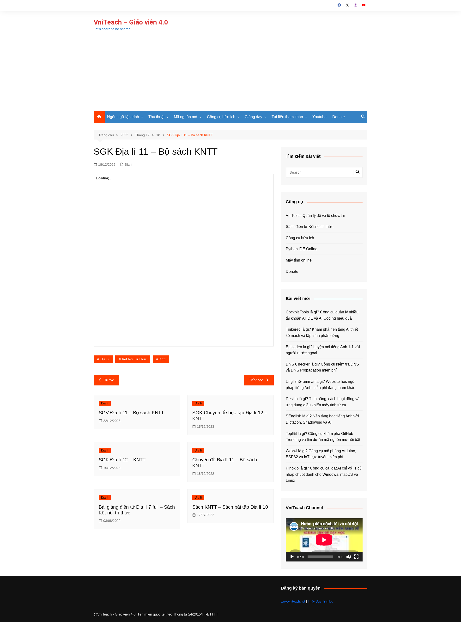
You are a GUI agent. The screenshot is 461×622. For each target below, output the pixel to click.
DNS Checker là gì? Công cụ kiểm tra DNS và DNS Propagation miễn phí (322, 367)
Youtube (319, 117)
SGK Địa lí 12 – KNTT (122, 459)
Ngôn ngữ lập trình (123, 117)
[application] (324, 539)
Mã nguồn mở (186, 117)
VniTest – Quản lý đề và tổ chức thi (315, 215)
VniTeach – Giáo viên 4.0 (131, 22)
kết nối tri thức (134, 359)
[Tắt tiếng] (348, 556)
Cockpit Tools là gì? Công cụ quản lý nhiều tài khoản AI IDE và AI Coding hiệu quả (322, 315)
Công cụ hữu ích (221, 117)
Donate (338, 117)
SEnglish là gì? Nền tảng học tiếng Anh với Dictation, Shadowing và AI (322, 419)
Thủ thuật (156, 117)
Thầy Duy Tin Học (320, 601)
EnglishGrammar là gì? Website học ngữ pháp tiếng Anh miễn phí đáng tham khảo (320, 384)
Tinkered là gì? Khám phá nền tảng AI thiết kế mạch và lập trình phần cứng (322, 332)
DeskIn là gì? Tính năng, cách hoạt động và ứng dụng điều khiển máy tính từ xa (322, 402)
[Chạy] (292, 556)
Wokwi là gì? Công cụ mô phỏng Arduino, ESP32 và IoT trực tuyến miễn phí (321, 454)
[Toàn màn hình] (356, 556)
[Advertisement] (230, 75)
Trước (109, 380)
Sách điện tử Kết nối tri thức (309, 227)
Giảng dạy (253, 117)
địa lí (104, 359)
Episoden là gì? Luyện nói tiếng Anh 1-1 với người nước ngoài (323, 350)
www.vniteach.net (293, 601)
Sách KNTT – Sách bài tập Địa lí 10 (230, 507)
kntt (162, 359)
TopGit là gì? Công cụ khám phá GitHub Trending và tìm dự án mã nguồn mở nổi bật (323, 437)
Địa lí (128, 164)
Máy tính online (299, 260)
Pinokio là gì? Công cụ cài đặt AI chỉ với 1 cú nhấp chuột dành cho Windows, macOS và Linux (324, 474)
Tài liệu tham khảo (287, 117)
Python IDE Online (301, 249)
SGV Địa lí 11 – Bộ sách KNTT (131, 412)
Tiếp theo (256, 380)
